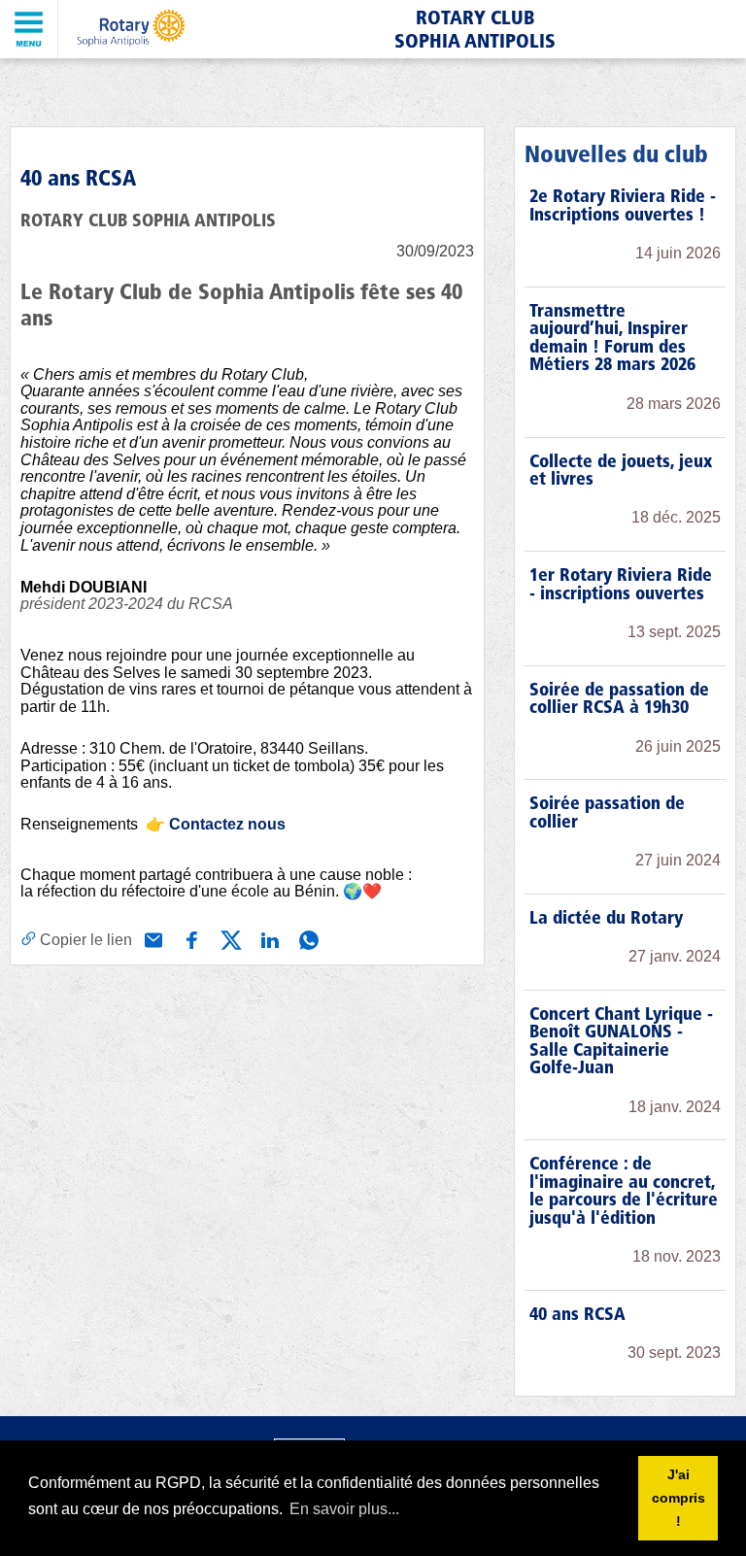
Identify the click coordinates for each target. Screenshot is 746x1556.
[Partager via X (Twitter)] (229, 938)
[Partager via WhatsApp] (307, 938)
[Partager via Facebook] (190, 938)
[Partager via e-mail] (151, 938)
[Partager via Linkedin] (268, 938)
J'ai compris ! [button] (678, 1498)
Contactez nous (227, 824)
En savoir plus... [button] (344, 1509)
